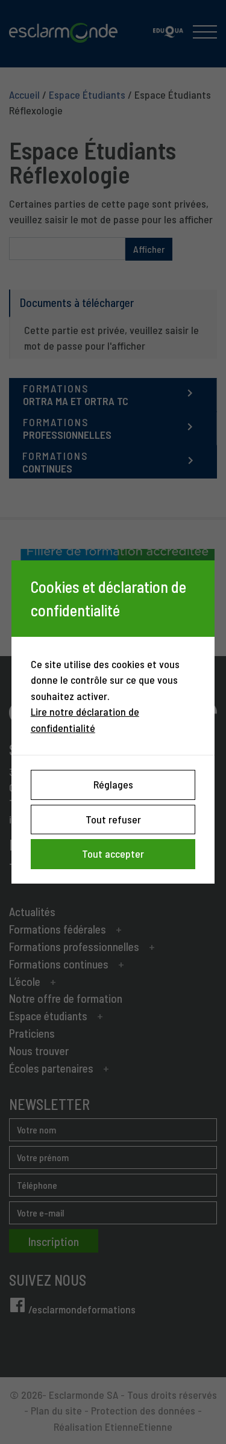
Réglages (113, 784)
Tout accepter (113, 853)
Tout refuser (113, 819)
